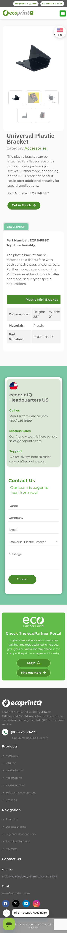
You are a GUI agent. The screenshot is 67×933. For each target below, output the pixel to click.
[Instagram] (36, 903)
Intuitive (11, 763)
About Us (12, 819)
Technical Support (17, 841)
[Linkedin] (26, 903)
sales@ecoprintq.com (16, 893)
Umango (11, 800)
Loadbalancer (14, 770)
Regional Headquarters (21, 834)
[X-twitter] (16, 903)
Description (16, 226)
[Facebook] (5, 903)
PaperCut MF (14, 777)
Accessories (36, 148)
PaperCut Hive (15, 785)
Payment (11, 848)
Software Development (21, 792)
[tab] (16, 226)
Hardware (12, 755)
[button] (63, 13)
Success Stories (16, 826)
